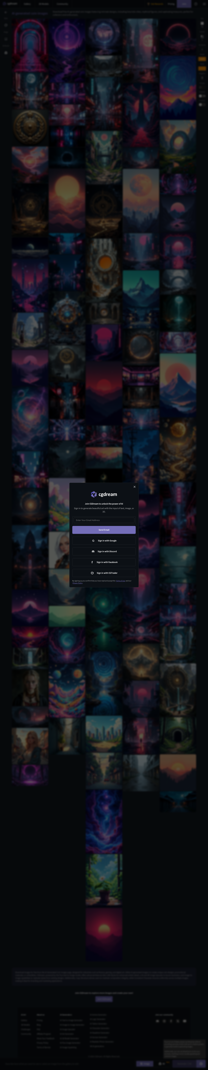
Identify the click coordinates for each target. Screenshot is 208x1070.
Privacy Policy (77, 583)
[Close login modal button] (135, 487)
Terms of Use (120, 581)
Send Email (104, 529)
